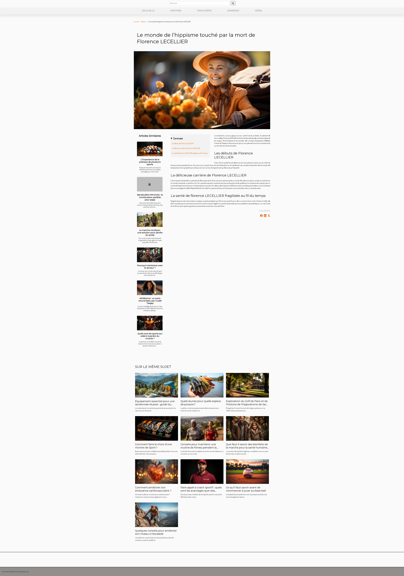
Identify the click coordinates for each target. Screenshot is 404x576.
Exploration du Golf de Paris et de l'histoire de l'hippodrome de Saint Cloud (247, 404)
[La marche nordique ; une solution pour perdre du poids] (150, 219)
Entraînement (233, 10)
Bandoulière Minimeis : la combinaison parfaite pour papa (150, 197)
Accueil (136, 22)
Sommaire (178, 138)
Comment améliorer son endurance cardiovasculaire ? (153, 489)
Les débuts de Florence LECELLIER (183, 143)
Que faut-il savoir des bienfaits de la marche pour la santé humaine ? (247, 447)
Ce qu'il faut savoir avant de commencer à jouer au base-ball (246, 489)
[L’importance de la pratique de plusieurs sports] (150, 149)
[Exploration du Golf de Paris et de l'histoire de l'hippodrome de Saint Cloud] (247, 385)
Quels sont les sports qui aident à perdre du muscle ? (150, 336)
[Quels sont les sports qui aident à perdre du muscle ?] (150, 323)
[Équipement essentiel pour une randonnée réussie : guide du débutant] (156, 385)
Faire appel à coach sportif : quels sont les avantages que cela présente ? (201, 490)
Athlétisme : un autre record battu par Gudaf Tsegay (149, 300)
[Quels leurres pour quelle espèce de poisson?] (202, 385)
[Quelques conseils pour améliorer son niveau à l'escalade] (156, 514)
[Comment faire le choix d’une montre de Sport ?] (156, 428)
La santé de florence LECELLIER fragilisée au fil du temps (190, 153)
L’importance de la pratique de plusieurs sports (150, 162)
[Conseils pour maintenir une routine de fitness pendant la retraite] (202, 428)
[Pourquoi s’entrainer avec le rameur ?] (150, 255)
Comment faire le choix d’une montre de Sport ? (153, 446)
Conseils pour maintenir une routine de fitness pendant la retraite (199, 447)
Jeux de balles (148, 10)
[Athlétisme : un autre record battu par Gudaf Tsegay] (150, 287)
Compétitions (175, 10)
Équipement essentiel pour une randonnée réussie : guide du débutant (155, 404)
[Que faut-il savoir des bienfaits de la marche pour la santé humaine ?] (247, 428)
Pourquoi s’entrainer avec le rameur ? (150, 266)
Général (258, 10)
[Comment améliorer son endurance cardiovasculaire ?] (156, 471)
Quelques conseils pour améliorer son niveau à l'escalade (156, 532)
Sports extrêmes (204, 10)
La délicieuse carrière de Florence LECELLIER (186, 148)
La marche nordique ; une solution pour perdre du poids (150, 232)
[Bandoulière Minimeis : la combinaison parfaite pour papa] (150, 184)
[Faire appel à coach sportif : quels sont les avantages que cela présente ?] (202, 471)
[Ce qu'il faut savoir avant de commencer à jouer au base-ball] (247, 471)
